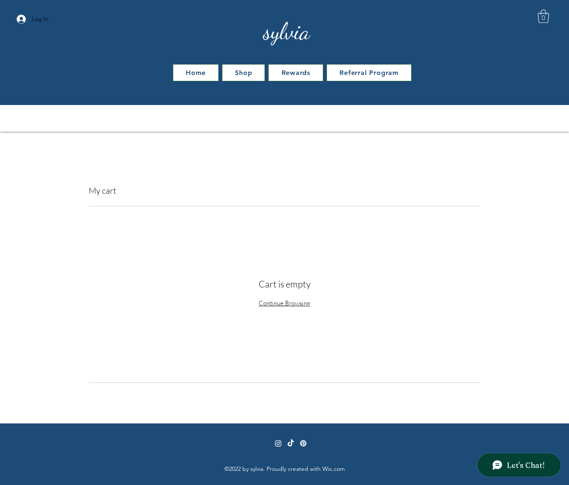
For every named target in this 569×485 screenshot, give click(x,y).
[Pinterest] (303, 443)
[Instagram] (278, 443)
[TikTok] (291, 443)
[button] (543, 16)
